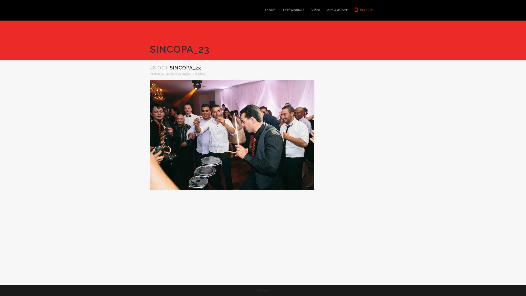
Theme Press (263, 290)
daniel (186, 73)
